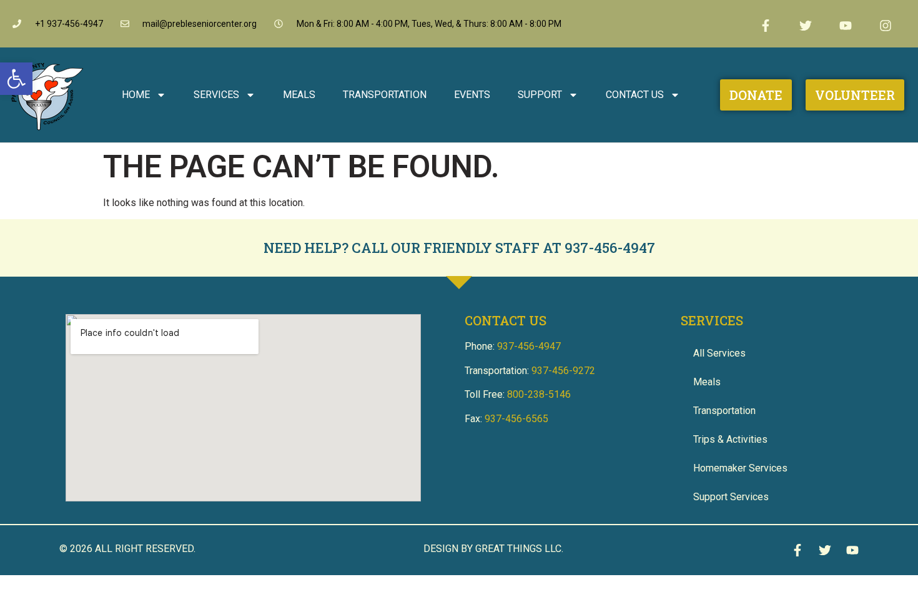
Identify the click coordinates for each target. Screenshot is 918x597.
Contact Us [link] (635, 95)
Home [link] (136, 95)
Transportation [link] (385, 95)
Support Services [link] (731, 497)
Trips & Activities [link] (730, 439)
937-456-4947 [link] (610, 248)
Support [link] (540, 95)
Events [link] (472, 95)
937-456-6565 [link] (516, 419)
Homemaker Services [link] (740, 468)
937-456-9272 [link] (563, 371)
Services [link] (216, 95)
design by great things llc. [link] (493, 549)
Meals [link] (299, 95)
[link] (16, 78)
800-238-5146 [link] (539, 394)
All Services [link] (719, 353)
